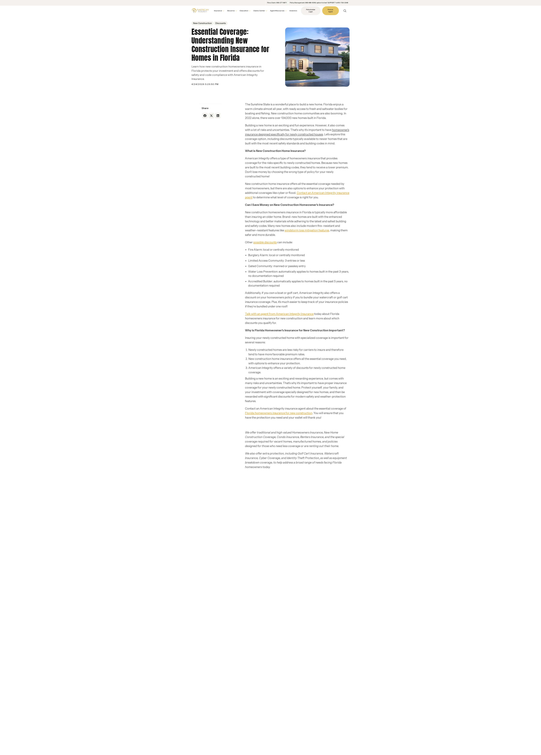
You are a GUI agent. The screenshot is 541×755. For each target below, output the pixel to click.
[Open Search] (345, 10)
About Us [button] (231, 11)
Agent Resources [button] (277, 11)
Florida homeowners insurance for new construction (278, 413)
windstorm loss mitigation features (307, 230)
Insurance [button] (218, 11)
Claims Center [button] (259, 11)
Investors (293, 11)
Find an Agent (330, 11)
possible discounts (265, 242)
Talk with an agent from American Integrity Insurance (279, 314)
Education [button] (244, 11)
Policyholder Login (310, 11)
